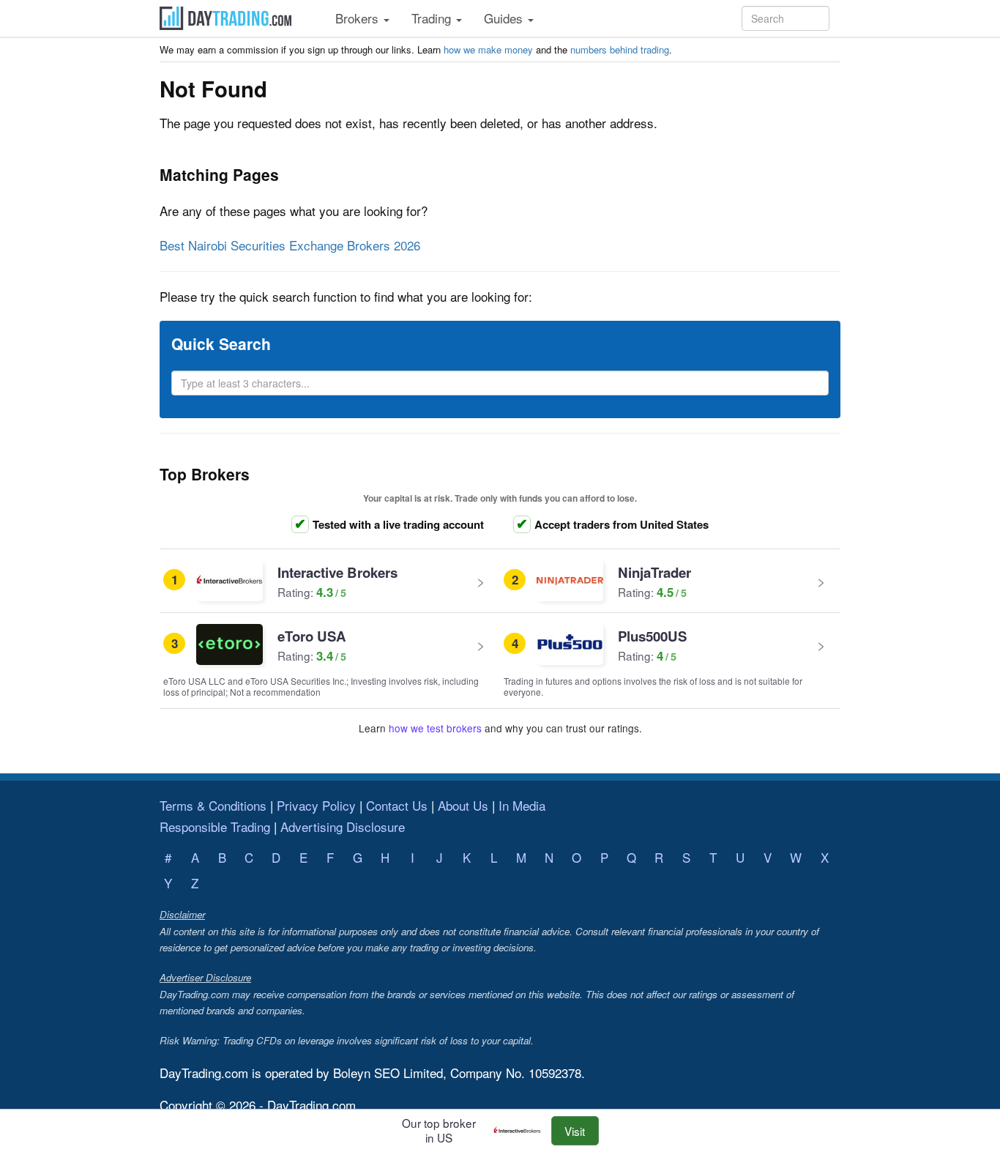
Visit (574, 1131)
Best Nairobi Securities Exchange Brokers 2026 (290, 245)
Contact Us (397, 805)
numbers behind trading (619, 49)
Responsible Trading (215, 826)
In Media (522, 805)
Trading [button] (433, 18)
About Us (463, 805)
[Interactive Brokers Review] (520, 1131)
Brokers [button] (358, 18)
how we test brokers (435, 728)
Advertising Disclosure (342, 826)
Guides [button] (505, 18)
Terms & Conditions (213, 805)
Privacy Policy (316, 805)
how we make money (488, 49)
